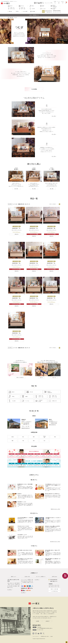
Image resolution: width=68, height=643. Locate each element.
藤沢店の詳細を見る (52, 424)
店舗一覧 (10, 11)
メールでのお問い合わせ (54, 591)
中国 (23, 440)
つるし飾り (33, 8)
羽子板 (32, 5)
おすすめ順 (15, 204)
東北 (23, 436)
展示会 (17, 11)
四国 (33, 440)
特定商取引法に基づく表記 (45, 636)
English (51, 636)
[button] (57, 204)
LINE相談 (33, 11)
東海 (55, 436)
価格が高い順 (27, 204)
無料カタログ (54, 400)
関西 (12, 440)
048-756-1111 (26, 424)
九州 (44, 440)
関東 (33, 436)
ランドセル (44, 8)
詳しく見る (54, 116)
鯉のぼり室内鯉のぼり (55, 6)
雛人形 (11, 17)
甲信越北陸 (44, 437)
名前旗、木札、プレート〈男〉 (23, 8)
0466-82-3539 (54, 423)
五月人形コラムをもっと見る (55, 541)
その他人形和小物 (54, 8)
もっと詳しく (9, 589)
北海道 (12, 436)
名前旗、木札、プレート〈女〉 (12, 8)
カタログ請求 (25, 11)
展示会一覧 (54, 377)
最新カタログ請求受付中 (20, 377)
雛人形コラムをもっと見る (55, 509)
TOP (8, 17)
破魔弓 (43, 5)
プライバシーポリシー (36, 636)
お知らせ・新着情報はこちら (34, 15)
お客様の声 (47, 621)
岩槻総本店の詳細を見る (25, 428)
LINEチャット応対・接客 (25, 426)
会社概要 (37, 621)
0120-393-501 (26, 423)
